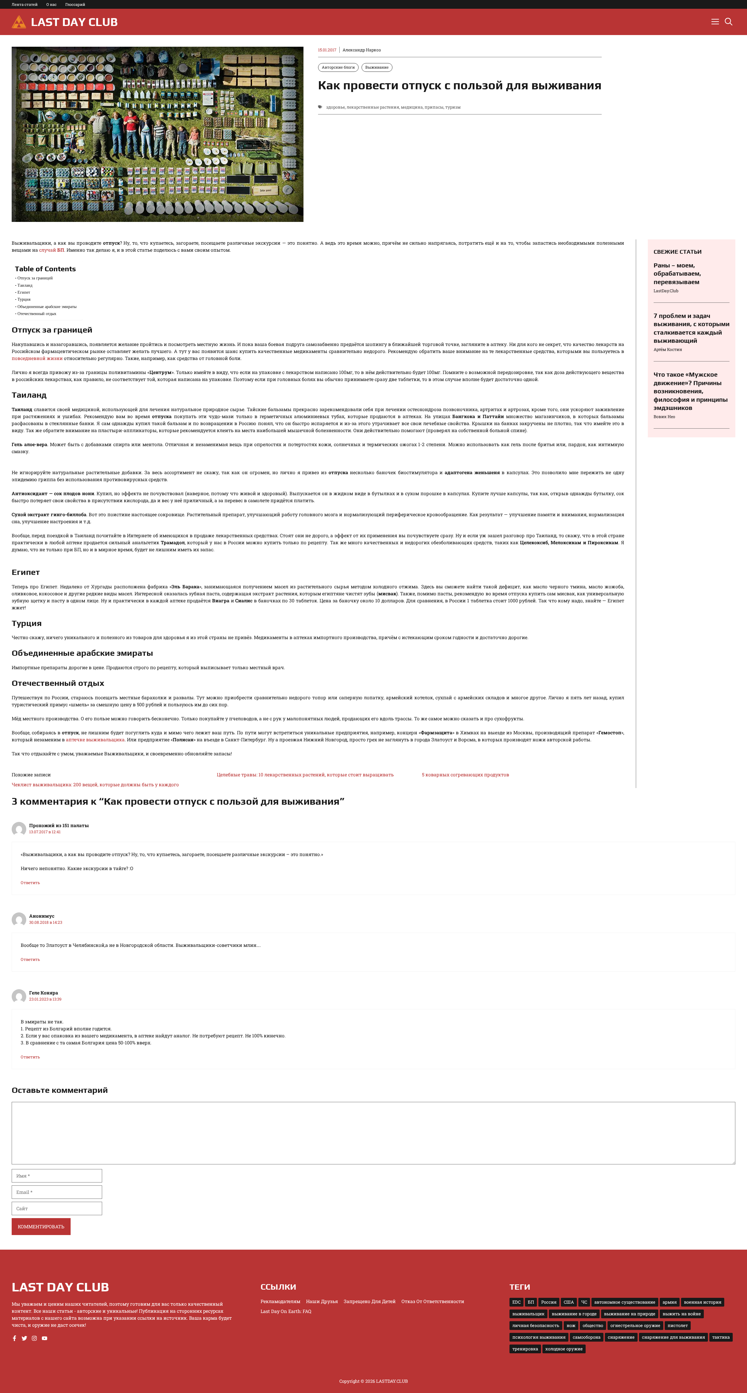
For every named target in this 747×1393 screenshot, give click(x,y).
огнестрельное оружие (635, 1325)
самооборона (587, 1337)
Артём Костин (668, 349)
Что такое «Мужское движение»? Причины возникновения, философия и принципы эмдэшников (691, 391)
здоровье (335, 107)
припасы (434, 107)
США (569, 1302)
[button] (728, 22)
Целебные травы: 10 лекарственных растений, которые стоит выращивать (305, 774)
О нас (51, 4)
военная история (702, 1302)
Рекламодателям (280, 1301)
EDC (516, 1302)
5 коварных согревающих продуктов (465, 774)
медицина (412, 107)
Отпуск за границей (35, 278)
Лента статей (25, 4)
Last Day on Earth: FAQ (286, 1311)
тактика (721, 1337)
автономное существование (624, 1302)
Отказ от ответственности (433, 1301)
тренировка (525, 1349)
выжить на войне (682, 1314)
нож (571, 1325)
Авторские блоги (338, 67)
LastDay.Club (666, 290)
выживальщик (528, 1314)
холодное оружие (564, 1349)
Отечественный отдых (37, 313)
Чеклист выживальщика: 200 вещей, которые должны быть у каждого (95, 784)
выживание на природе (629, 1314)
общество (593, 1325)
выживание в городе (574, 1314)
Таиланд (25, 285)
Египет (24, 292)
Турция (24, 299)
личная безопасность (535, 1325)
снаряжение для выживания (673, 1337)
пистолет (678, 1325)
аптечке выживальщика (95, 739)
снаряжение (621, 1337)
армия (670, 1302)
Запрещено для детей (370, 1301)
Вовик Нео (664, 416)
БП (531, 1302)
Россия (548, 1302)
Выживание (377, 67)
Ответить (30, 882)
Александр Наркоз (362, 50)
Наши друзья (322, 1301)
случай (51, 250)
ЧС (584, 1302)
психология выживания (539, 1337)
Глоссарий (75, 4)
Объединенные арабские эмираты (47, 306)
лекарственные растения (373, 107)
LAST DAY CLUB (74, 22)
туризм (453, 107)
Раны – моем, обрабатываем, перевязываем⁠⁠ (677, 273)
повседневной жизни (37, 358)
